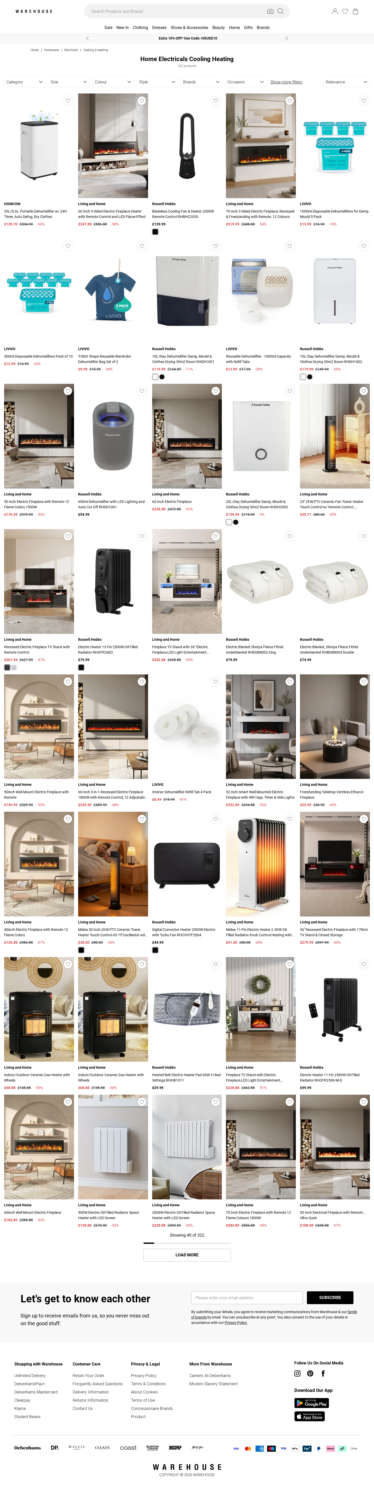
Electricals (71, 50)
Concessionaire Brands (152, 1408)
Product (138, 1416)
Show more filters (286, 81)
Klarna (20, 1408)
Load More (187, 1255)
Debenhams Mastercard (36, 1392)
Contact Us (83, 1408)
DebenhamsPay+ (29, 1383)
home (35, 50)
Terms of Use (143, 1400)
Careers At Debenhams (210, 1375)
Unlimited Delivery (30, 1375)
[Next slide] (287, 38)
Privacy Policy (144, 1375)
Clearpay (22, 1400)
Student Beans (27, 1416)
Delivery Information (91, 1392)
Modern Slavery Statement (213, 1383)
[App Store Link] (311, 1409)
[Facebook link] (323, 1373)
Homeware (51, 50)
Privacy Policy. (236, 1323)
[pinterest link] (310, 1373)
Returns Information (90, 1400)
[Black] (155, 232)
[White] (162, 232)
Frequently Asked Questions (98, 1383)
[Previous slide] (87, 38)
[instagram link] (297, 1373)
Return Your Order (88, 1375)
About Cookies (144, 1392)
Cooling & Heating (96, 50)
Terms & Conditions (148, 1383)
